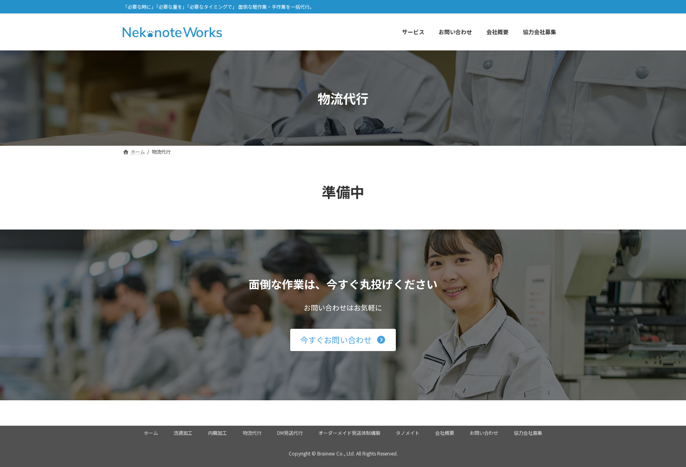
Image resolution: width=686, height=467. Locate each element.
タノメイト (408, 432)
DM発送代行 (290, 432)
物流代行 (252, 432)
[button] (343, 340)
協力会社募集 (528, 432)
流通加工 (183, 432)
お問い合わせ (484, 432)
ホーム (151, 432)
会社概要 (444, 432)
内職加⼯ (217, 432)
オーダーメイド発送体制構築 (349, 432)
